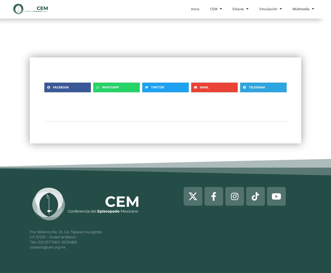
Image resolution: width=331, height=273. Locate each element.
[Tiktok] (255, 196)
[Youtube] (276, 196)
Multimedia (300, 9)
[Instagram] (234, 196)
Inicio (195, 9)
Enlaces (238, 9)
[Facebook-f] (214, 196)
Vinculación (268, 9)
